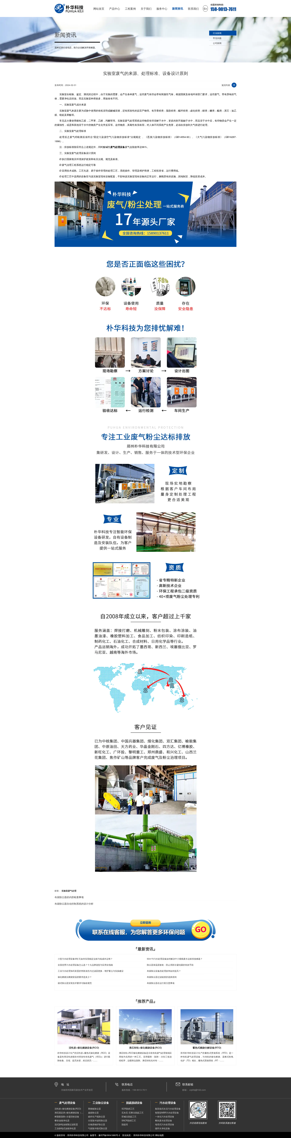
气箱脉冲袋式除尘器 (97, 1128)
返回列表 (226, 85)
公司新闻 (217, 43)
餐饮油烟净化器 (62, 1120)
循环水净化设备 (162, 1128)
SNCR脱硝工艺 (129, 1120)
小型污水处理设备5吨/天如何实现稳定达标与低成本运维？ (85, 958)
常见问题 (217, 38)
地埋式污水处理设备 (164, 1124)
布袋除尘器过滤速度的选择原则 (162, 976)
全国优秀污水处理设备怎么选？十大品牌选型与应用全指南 (85, 964)
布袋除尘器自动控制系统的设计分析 (74, 903)
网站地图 (159, 1135)
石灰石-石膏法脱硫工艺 (133, 1112)
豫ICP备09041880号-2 (109, 1135)
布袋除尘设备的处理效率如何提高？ (164, 970)
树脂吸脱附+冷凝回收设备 (67, 1116)
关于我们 (146, 8)
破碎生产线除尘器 (96, 1116)
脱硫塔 (125, 1124)
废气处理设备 (117, 147)
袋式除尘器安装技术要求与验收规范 (75, 982)
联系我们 (193, 8)
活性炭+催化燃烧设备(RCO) (68, 1108)
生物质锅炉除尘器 (96, 1124)
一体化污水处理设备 (164, 1116)
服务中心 (161, 8)
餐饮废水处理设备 (163, 1120)
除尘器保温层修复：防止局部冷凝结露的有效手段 (170, 964)
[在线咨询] (145, 930)
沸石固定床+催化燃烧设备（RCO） (69, 1112)
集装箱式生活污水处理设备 (168, 1108)
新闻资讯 (177, 8)
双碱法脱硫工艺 (129, 1116)
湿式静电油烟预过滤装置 (66, 1124)
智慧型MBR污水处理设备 (167, 1112)
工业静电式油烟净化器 (65, 1128)
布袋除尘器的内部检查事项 (69, 897)
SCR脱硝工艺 (128, 1108)
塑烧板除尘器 (94, 1108)
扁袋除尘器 (93, 1112)
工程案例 (130, 8)
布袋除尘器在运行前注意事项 (160, 982)
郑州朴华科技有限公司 (144, 1135)
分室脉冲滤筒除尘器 (97, 1120)
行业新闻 (217, 33)
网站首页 (98, 8)
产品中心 (114, 8)
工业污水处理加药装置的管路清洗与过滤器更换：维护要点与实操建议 (91, 970)
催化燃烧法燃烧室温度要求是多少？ (75, 976)
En (205, 8)
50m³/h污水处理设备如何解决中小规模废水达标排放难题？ (174, 958)
